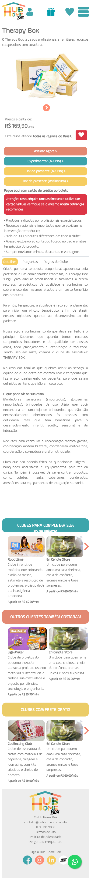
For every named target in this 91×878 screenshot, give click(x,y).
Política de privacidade (45, 837)
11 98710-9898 (45, 827)
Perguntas (30, 262)
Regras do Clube (56, 262)
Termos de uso (45, 832)
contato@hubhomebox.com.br (45, 822)
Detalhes (10, 262)
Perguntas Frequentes (45, 842)
